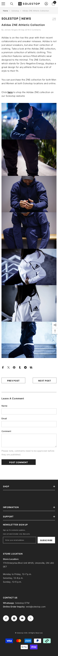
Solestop (15, 11)
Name (4, 405)
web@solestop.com (36, 606)
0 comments (35, 30)
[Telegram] (25, 367)
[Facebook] (2, 367)
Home (5, 11)
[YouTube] (22, 618)
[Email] (31, 367)
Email (4, 418)
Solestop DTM (22, 603)
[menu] (3, 3)
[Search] (12, 4)
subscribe (46, 540)
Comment (6, 431)
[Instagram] (14, 618)
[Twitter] (8, 367)
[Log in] (46, 3)
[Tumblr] (19, 367)
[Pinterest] (14, 367)
